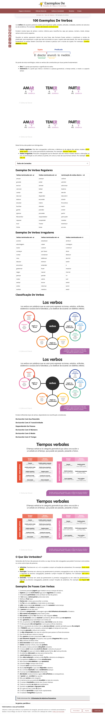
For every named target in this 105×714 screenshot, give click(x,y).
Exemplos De (39, 15)
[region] (52, 709)
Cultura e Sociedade (57, 11)
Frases (79, 11)
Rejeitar (87, 710)
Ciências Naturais (41, 11)
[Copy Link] (9, 42)
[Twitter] (9, 33)
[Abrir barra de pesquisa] (85, 10)
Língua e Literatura (25, 11)
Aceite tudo (97, 710)
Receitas (71, 11)
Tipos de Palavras (49, 15)
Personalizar (76, 710)
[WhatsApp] (9, 26)
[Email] (9, 36)
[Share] (9, 46)
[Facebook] (9, 29)
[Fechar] (103, 706)
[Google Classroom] (9, 39)
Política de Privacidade (58, 711)
